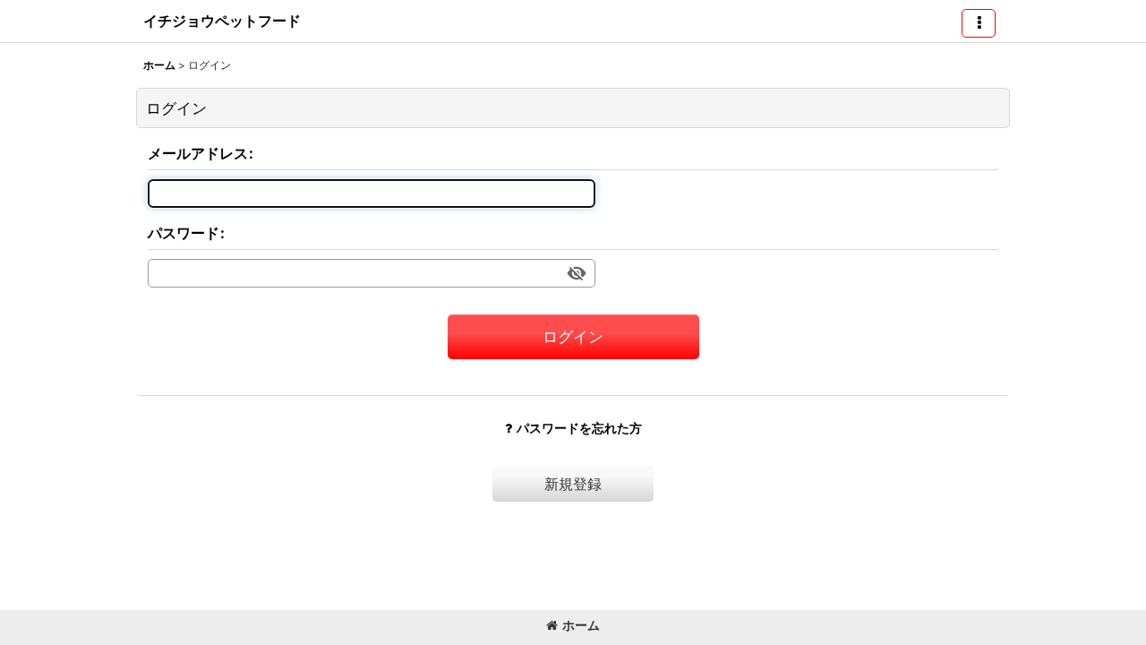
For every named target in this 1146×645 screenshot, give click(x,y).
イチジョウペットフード (222, 21)
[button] (979, 23)
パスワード (183, 233)
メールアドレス (198, 153)
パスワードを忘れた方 (579, 427)
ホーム (581, 624)
